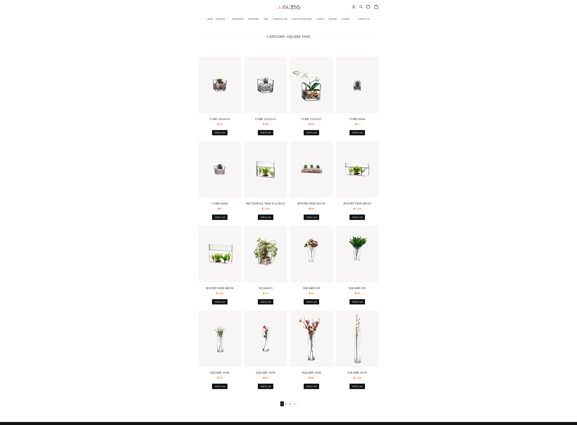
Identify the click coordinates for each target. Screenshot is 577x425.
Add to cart (219, 132)
